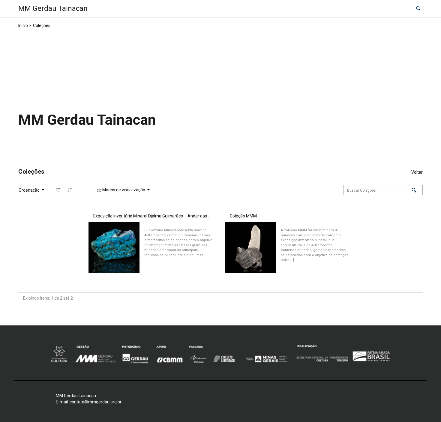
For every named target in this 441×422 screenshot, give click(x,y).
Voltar (417, 172)
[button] (418, 9)
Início (23, 25)
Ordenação (29, 190)
